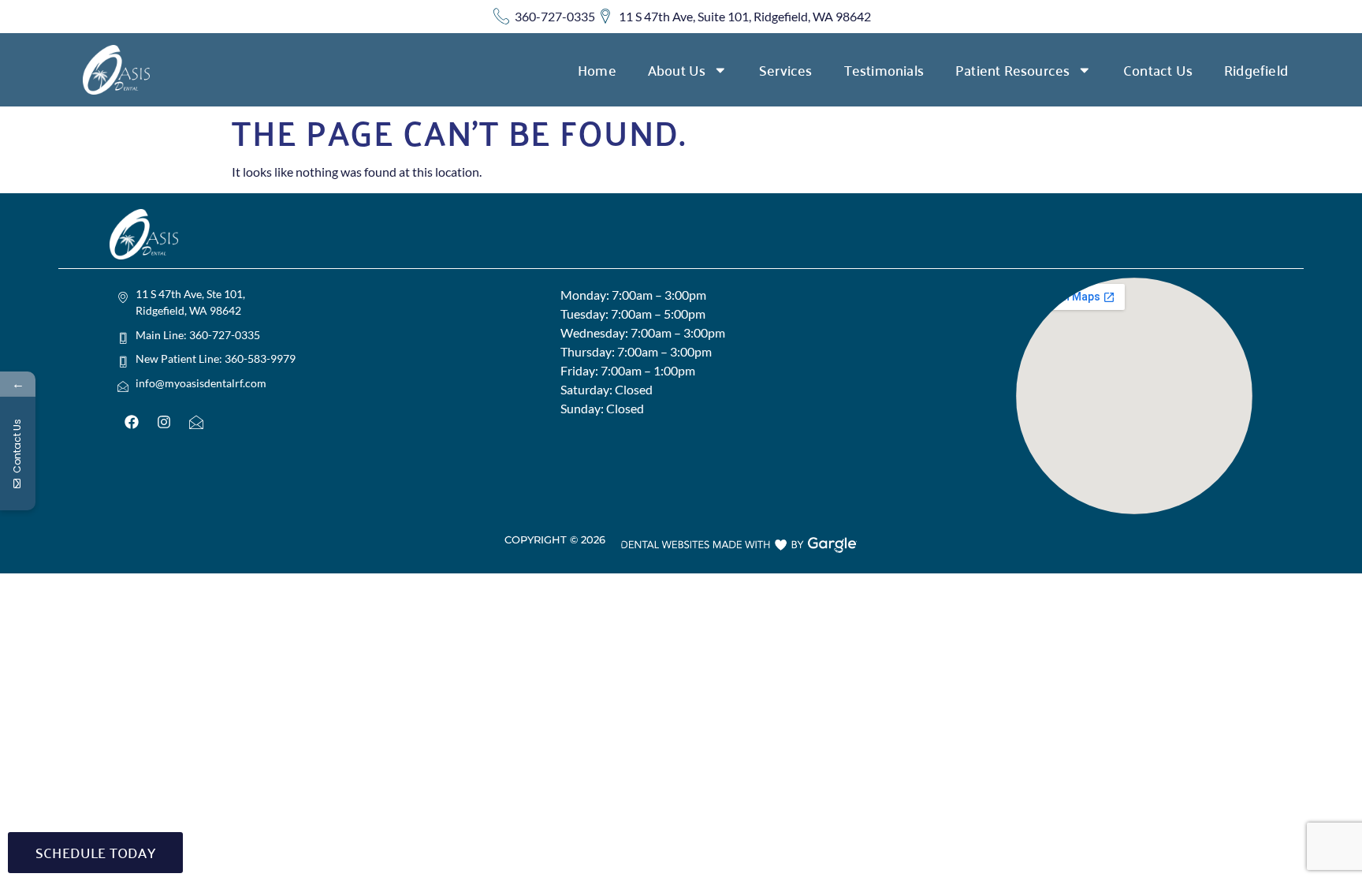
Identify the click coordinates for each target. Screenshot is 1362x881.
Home (597, 70)
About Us (677, 70)
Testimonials (884, 70)
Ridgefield (1256, 70)
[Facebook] (131, 422)
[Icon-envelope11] (196, 422)
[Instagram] (164, 422)
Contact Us (1158, 70)
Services (786, 70)
